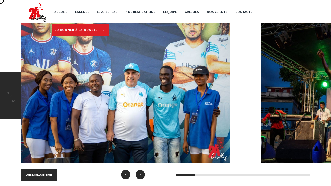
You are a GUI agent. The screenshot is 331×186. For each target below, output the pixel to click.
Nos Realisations (140, 12)
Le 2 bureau (107, 12)
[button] (125, 174)
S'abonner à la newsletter (80, 30)
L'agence (82, 12)
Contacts (243, 12)
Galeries (192, 12)
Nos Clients (217, 12)
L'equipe (170, 12)
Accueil (60, 12)
